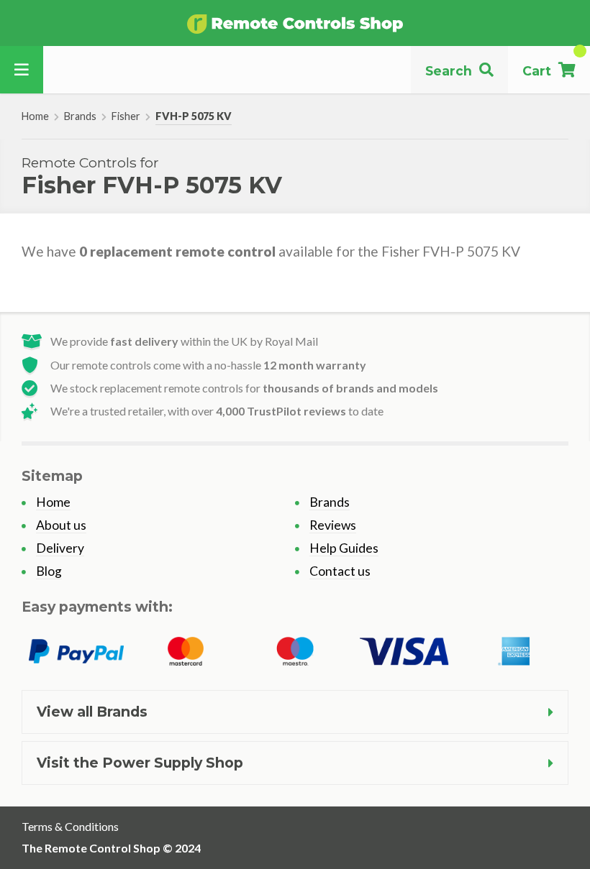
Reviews (332, 525)
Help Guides (343, 548)
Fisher (126, 116)
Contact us (340, 571)
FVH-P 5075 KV (193, 116)
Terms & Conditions (70, 826)
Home (35, 116)
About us (61, 525)
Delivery (60, 548)
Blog (49, 571)
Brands (80, 116)
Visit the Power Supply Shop (140, 762)
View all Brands (92, 711)
